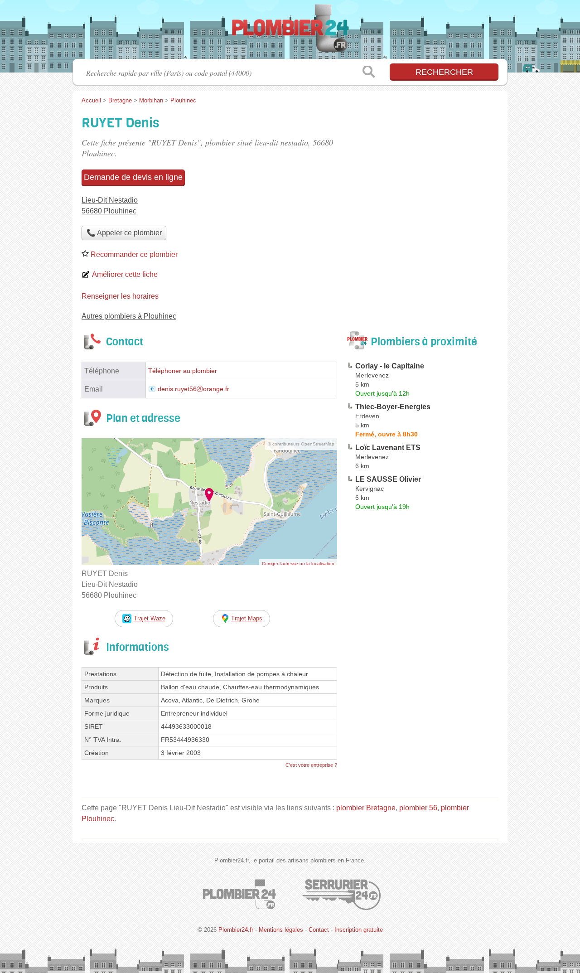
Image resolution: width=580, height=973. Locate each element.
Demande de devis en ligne (133, 177)
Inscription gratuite (358, 929)
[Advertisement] (422, 725)
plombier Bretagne (366, 808)
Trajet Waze (149, 618)
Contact (319, 929)
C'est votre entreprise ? (311, 765)
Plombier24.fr (290, 32)
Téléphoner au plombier (182, 371)
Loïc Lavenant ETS (387, 447)
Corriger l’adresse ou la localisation (298, 563)
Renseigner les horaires (120, 296)
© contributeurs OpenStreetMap (301, 443)
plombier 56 (418, 808)
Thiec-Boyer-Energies (392, 407)
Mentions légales (281, 929)
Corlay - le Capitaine (389, 366)
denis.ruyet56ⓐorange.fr (193, 389)
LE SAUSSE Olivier (388, 479)
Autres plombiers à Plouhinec (129, 316)
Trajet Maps (246, 618)
